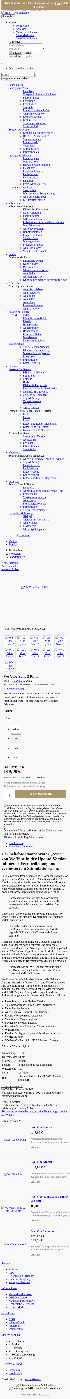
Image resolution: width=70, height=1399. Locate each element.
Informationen (9, 1288)
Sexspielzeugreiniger (34, 509)
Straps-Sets (29, 375)
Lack (26, 414)
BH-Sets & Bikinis (33, 372)
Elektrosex (29, 356)
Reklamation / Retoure (21, 1275)
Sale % (13, 544)
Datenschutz (16, 1328)
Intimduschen (30, 359)
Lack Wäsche (30, 468)
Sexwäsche (29, 449)
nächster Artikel (10, 569)
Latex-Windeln (31, 362)
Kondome (28, 487)
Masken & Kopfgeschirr (36, 353)
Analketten (29, 298)
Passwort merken (22, 52)
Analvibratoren (31, 292)
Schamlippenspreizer (34, 123)
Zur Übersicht (9, 566)
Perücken (28, 442)
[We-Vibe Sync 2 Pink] (10, 641)
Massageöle (29, 525)
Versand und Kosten (20, 1294)
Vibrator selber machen (36, 251)
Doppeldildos (30, 263)
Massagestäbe (31, 241)
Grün (16, 748)
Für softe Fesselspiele (35, 318)
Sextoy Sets (29, 190)
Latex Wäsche (31, 471)
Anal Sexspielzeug (33, 289)
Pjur (57, 3)
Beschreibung (16, 843)
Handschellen (30, 324)
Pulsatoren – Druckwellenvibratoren (43, 222)
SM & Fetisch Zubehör (36, 346)
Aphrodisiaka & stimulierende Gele (43, 490)
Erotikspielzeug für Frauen (38, 132)
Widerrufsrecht (17, 1322)
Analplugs (29, 302)
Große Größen (31, 407)
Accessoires (29, 439)
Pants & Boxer (31, 465)
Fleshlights (29, 167)
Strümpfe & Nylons (34, 436)
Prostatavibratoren (33, 171)
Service (5, 1263)
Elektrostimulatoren (34, 199)
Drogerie (14, 481)
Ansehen (35, 1147)
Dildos (12, 254)
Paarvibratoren (31, 97)
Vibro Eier (29, 145)
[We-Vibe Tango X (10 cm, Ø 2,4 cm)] (14, 1209)
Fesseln (27, 321)
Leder (26, 417)
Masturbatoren (31, 161)
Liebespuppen (31, 158)
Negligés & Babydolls (35, 391)
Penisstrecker (30, 177)
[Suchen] (36, 75)
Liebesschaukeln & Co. (36, 110)
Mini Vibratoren (32, 225)
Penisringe (29, 100)
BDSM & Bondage (20, 314)
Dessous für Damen (20, 369)
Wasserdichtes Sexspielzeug (39, 193)
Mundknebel (30, 337)
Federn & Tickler (32, 334)
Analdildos (29, 273)
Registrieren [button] (29, 56)
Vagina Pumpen (32, 139)
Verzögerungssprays (34, 497)
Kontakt (13, 1269)
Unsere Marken (17, 1307)
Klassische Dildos (33, 260)
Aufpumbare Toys (33, 276)
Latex (26, 420)
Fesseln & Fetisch (19, 311)
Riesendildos (30, 267)
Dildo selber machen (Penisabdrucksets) (45, 279)
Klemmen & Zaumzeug (36, 350)
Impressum (15, 1325)
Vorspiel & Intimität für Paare (39, 94)
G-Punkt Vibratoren (34, 219)
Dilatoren (28, 180)
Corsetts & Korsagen (35, 394)
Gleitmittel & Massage (21, 513)
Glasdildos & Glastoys (35, 270)
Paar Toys (28, 91)
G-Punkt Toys (31, 148)
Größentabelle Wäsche (21, 1303)
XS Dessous (30, 404)
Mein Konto (23, 25)
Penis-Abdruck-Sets (34, 183)
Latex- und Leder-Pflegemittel (40, 423)
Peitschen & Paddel (34, 340)
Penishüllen (29, 103)
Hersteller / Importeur (21, 846)
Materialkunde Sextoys (22, 1300)
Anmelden (8, 16)
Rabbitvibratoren (32, 231)
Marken (13, 541)
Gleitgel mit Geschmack (36, 519)
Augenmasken (31, 327)
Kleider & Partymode (35, 385)
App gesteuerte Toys (34, 196)
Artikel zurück (9, 562)
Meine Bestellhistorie (28, 32)
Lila (16, 757)
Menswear (14, 452)
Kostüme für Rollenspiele (37, 430)
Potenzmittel (30, 493)
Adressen (21, 28)
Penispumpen (30, 174)
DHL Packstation (18, 1297)
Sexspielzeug (16, 84)
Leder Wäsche (31, 474)
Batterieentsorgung (19, 1279)
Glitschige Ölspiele (34, 113)
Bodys (26, 382)
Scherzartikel (30, 126)
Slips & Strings (31, 398)
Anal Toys (14, 282)
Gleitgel (27, 516)
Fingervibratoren (32, 235)
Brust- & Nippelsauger (36, 135)
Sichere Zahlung (10, 1334)
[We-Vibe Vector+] (14, 1244)
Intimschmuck (31, 151)
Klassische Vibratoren (35, 209)
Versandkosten (33, 1379)
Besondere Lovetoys (20, 187)
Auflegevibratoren (33, 228)
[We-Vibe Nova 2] (14, 1139)
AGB (12, 1319)
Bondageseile (30, 330)
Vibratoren (15, 203)
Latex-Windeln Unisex (36, 426)
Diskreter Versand (11, 1363)
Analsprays (29, 500)
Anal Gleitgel (30, 522)
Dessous (13, 366)
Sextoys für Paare (19, 88)
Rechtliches (8, 1313)
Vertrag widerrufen (19, 1282)
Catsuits (27, 378)
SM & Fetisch (16, 343)
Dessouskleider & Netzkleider (40, 388)
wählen (16, 729)
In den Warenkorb (41, 793)
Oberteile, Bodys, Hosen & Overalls (43, 458)
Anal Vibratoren (32, 247)
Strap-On (28, 107)
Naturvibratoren (32, 212)
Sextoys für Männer (20, 155)
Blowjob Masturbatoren (36, 164)
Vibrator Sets (30, 238)
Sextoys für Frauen (19, 129)
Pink (16, 738)
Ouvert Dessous (32, 401)
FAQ (11, 1272)
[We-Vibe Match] (14, 1174)
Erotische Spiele (32, 116)
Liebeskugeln (30, 142)
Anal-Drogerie (31, 308)
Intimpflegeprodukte (34, 503)
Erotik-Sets (29, 119)
